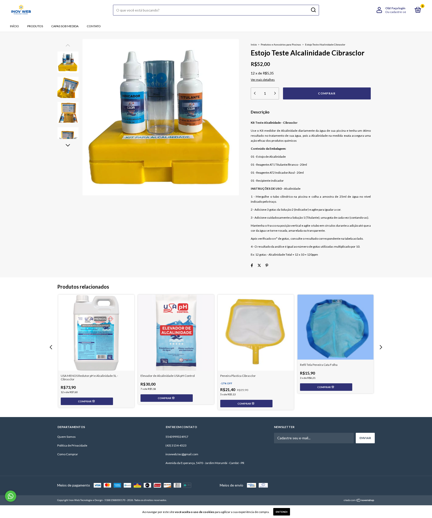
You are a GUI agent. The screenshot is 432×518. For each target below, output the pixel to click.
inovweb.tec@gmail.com (182, 454)
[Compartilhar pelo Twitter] (259, 265)
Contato (94, 26)
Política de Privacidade (72, 445)
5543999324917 (177, 437)
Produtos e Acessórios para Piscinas (281, 44)
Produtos (35, 26)
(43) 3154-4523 (176, 445)
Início (14, 26)
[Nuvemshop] (359, 501)
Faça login (398, 8)
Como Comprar (67, 454)
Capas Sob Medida (64, 26)
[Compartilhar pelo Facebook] (252, 265)
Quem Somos (66, 437)
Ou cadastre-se (395, 12)
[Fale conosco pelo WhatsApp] (10, 496)
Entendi (282, 511)
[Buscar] (313, 9)
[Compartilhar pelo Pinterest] (267, 265)
